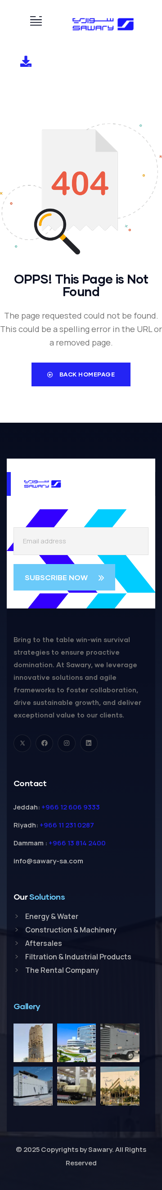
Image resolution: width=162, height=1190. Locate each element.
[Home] (103, 24)
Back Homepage (86, 374)
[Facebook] (44, 743)
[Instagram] (66, 743)
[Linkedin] (89, 743)
